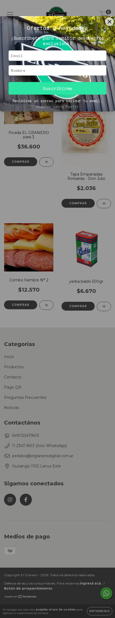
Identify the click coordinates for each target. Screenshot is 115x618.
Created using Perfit (57, 106)
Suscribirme (57, 88)
